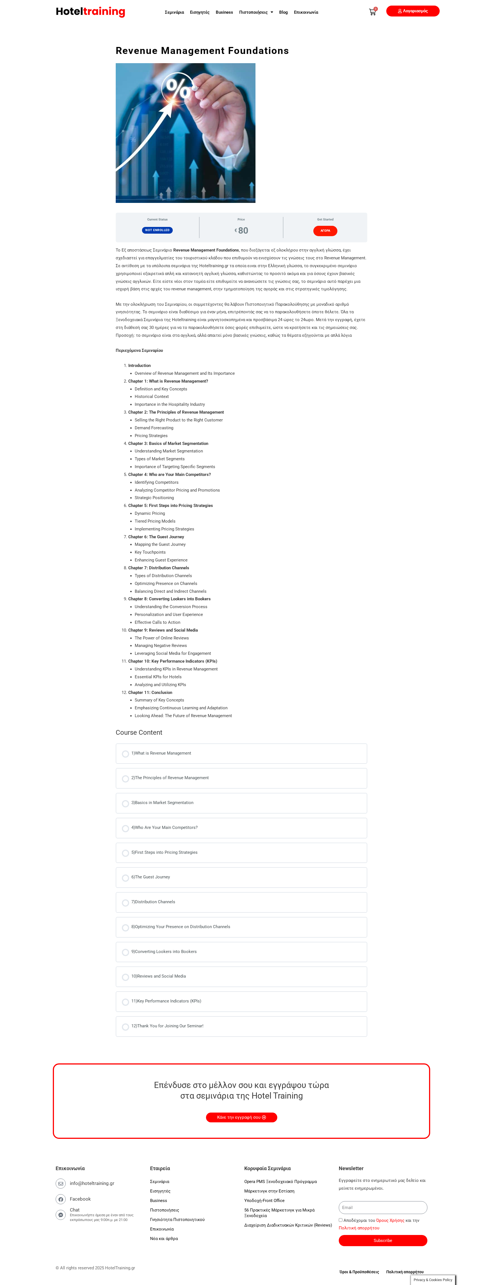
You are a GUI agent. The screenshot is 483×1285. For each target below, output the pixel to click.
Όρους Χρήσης (390, 1220)
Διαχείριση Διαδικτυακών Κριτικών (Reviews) (288, 1225)
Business (224, 12)
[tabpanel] (241, 483)
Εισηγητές (200, 12)
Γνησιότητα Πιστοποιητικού (177, 1219)
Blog (283, 12)
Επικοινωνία (306, 12)
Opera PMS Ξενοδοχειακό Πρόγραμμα (280, 1181)
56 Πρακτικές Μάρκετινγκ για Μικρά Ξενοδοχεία (279, 1213)
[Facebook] (61, 1199)
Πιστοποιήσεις (253, 12)
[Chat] (61, 1215)
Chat (75, 1210)
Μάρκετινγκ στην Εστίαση (269, 1191)
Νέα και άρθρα (164, 1238)
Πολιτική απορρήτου (359, 1228)
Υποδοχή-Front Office (264, 1200)
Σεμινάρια (174, 12)
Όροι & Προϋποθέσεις (359, 1272)
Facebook (80, 1199)
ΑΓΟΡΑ (325, 231)
